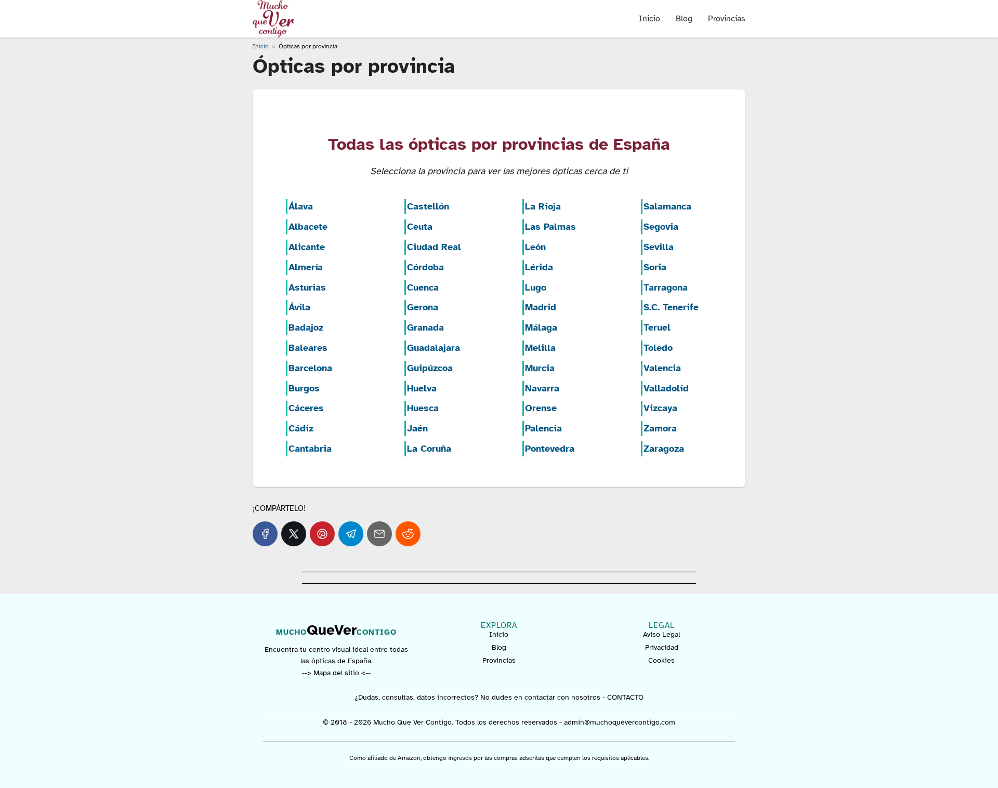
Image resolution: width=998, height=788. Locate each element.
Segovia (661, 226)
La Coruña (429, 448)
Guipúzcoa (430, 368)
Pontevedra (549, 448)
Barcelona (310, 368)
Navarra (542, 388)
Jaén (417, 428)
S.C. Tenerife (671, 307)
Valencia (662, 368)
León (535, 247)
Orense (541, 408)
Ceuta (419, 226)
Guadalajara (433, 347)
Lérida (539, 267)
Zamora (660, 428)
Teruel (657, 327)
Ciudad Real (434, 247)
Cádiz (300, 428)
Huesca (423, 408)
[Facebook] (265, 533)
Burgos (304, 388)
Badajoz (305, 327)
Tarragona (666, 287)
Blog (684, 19)
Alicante (306, 247)
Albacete (307, 226)
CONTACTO (625, 697)
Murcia (540, 368)
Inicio (649, 19)
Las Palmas (550, 226)
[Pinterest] (322, 533)
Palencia (543, 428)
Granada (425, 327)
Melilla (540, 347)
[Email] (379, 533)
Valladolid (666, 388)
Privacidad (661, 647)
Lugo (535, 287)
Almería (305, 267)
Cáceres (306, 408)
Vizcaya (660, 408)
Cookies (661, 660)
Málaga (541, 327)
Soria (655, 267)
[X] (293, 533)
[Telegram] (350, 533)
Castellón (428, 206)
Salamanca (667, 206)
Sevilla (659, 247)
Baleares (307, 347)
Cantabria (310, 448)
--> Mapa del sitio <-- (336, 672)
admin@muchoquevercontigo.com (619, 722)
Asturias (307, 287)
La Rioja (543, 206)
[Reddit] (408, 533)
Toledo (658, 347)
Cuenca (423, 287)
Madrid (540, 307)
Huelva (422, 388)
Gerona (422, 307)
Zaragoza (664, 448)
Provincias (726, 19)
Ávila (299, 307)
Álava (300, 206)
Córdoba (425, 267)
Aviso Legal (661, 634)
